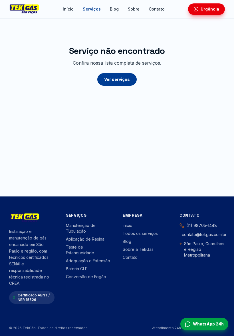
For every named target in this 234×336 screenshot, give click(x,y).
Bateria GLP (77, 268)
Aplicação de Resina (85, 239)
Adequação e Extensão (88, 260)
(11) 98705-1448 (201, 225)
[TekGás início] (24, 9)
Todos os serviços (140, 233)
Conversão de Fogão (86, 276)
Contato (157, 9)
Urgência (210, 9)
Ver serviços (117, 79)
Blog (114, 9)
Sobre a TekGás (138, 249)
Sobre (134, 9)
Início (68, 9)
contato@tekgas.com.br (204, 234)
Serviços (92, 9)
